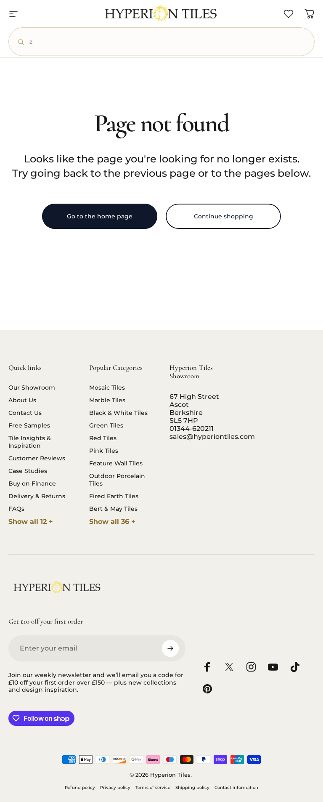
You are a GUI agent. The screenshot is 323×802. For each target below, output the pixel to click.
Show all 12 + (30, 522)
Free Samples (29, 425)
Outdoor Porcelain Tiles (117, 479)
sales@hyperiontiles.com (212, 437)
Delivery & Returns (36, 496)
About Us (22, 400)
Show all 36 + (112, 522)
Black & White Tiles (118, 413)
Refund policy (80, 787)
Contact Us (25, 413)
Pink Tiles (103, 450)
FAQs (16, 509)
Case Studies (27, 471)
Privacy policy (115, 787)
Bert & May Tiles (113, 509)
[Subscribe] (170, 648)
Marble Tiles (107, 400)
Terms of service (152, 787)
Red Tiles (102, 438)
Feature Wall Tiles (116, 463)
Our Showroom (31, 387)
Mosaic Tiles (107, 387)
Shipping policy (192, 787)
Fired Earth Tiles (113, 496)
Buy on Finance (32, 483)
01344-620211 (191, 429)
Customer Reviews (36, 458)
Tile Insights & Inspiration (29, 441)
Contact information (236, 787)
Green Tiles (106, 425)
